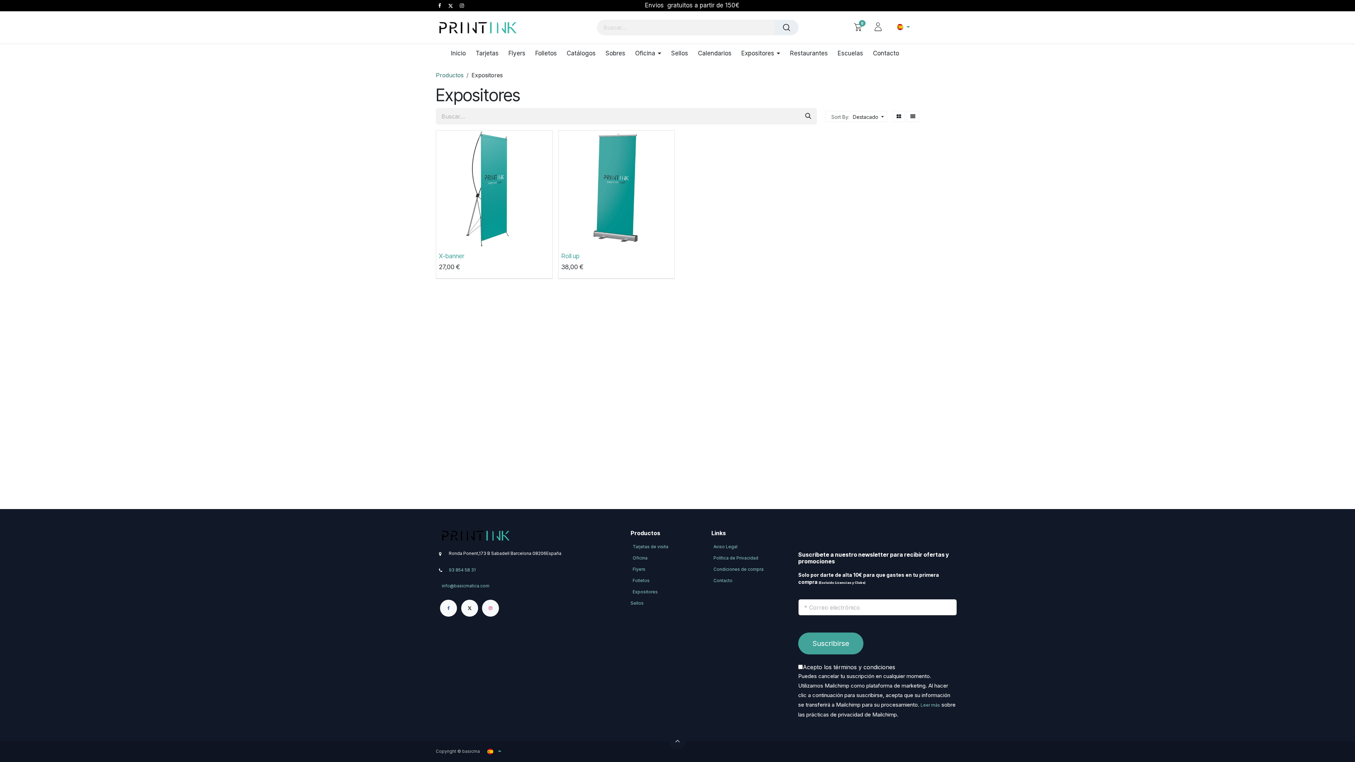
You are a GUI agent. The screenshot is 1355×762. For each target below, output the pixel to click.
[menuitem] (461, 53)
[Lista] (913, 116)
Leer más (930, 705)
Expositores (645, 591)
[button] (867, 117)
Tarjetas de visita (650, 546)
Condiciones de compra (738, 569)
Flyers (639, 569)
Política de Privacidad (735, 558)
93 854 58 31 (462, 569)
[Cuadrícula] (899, 116)
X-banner (451, 256)
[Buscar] (787, 27)
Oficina (640, 558)
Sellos (637, 603)
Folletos (641, 580)
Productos (450, 75)
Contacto (723, 580)
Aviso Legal (725, 546)
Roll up (570, 256)
